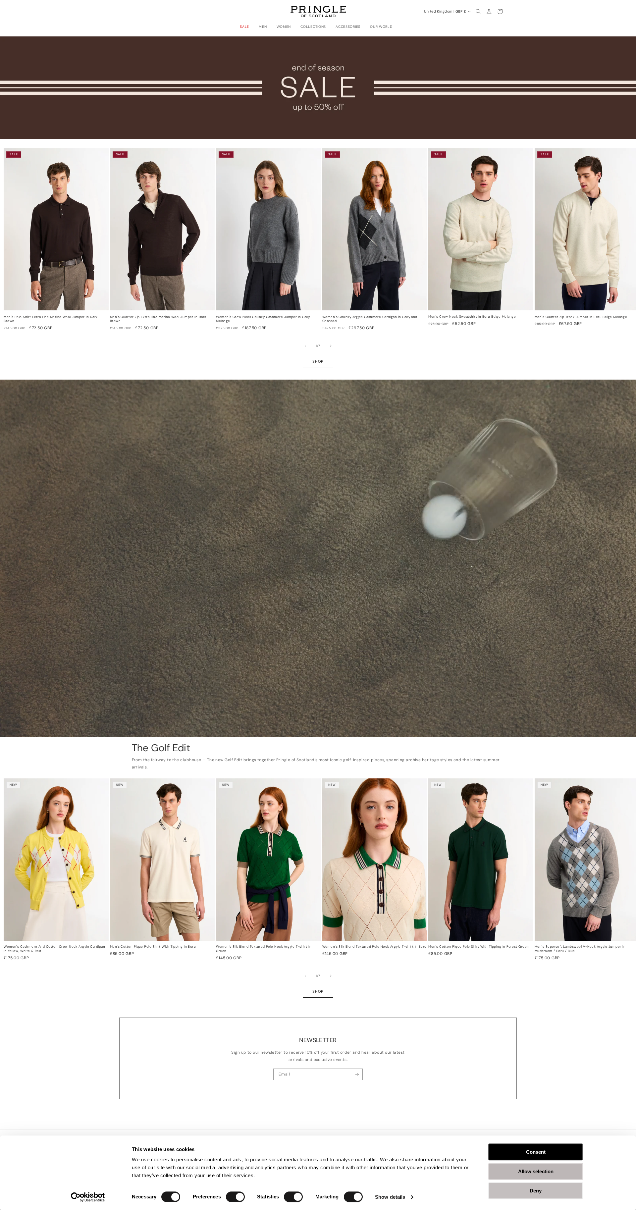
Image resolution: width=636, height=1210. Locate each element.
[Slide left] (305, 346)
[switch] (235, 1196)
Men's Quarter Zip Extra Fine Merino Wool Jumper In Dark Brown (158, 319)
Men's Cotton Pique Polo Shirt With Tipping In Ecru (153, 947)
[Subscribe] (356, 1074)
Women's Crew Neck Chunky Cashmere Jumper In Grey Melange (263, 319)
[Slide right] (331, 346)
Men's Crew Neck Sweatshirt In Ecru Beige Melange (472, 317)
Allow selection (536, 1171)
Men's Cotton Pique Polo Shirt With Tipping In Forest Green (478, 947)
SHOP (318, 361)
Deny (536, 1190)
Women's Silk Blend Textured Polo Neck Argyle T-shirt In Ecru (374, 947)
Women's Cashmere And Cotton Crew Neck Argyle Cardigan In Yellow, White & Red (54, 949)
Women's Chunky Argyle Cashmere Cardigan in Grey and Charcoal (369, 319)
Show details (390, 1197)
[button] (246, 27)
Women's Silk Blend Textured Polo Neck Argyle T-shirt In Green (263, 949)
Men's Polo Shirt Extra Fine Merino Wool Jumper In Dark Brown (50, 319)
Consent (536, 1152)
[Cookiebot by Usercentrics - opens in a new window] (88, 1197)
